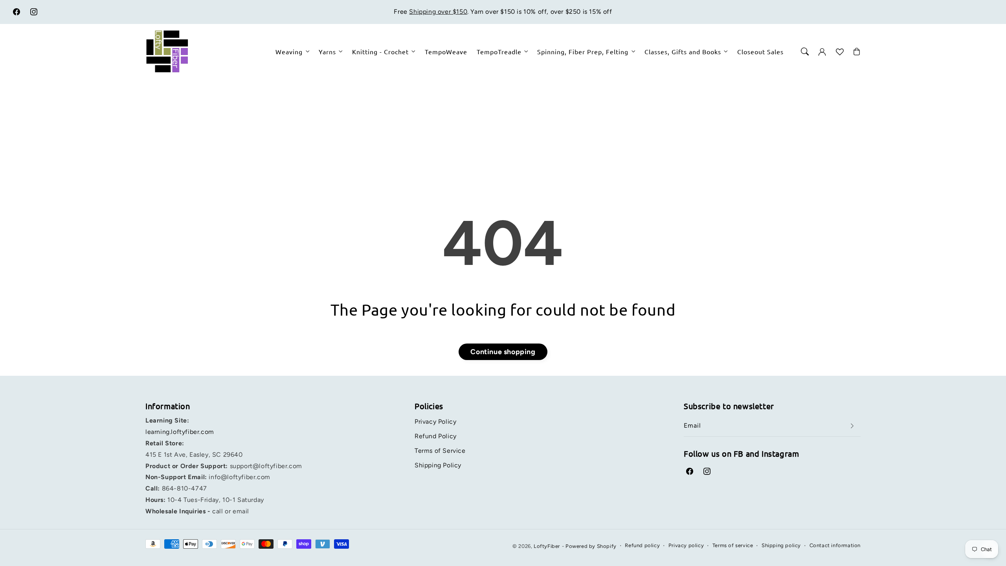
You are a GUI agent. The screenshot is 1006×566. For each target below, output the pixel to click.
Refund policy (642, 545)
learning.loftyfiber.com (179, 432)
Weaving (289, 51)
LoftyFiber (547, 546)
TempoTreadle (499, 51)
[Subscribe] (852, 426)
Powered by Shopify (591, 546)
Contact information (835, 545)
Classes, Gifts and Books (682, 51)
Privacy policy (686, 545)
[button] (804, 51)
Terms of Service (440, 450)
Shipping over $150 (438, 11)
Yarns (327, 51)
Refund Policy (436, 436)
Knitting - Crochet (380, 51)
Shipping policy (781, 545)
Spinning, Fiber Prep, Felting (582, 51)
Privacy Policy (435, 421)
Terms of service (732, 545)
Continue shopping (502, 351)
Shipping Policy (438, 465)
